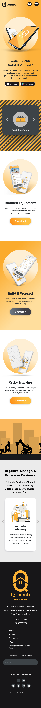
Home (11, 631)
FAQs (11, 642)
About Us (12, 634)
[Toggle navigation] (36, 4)
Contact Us (13, 638)
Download (20, 221)
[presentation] (7, 119)
